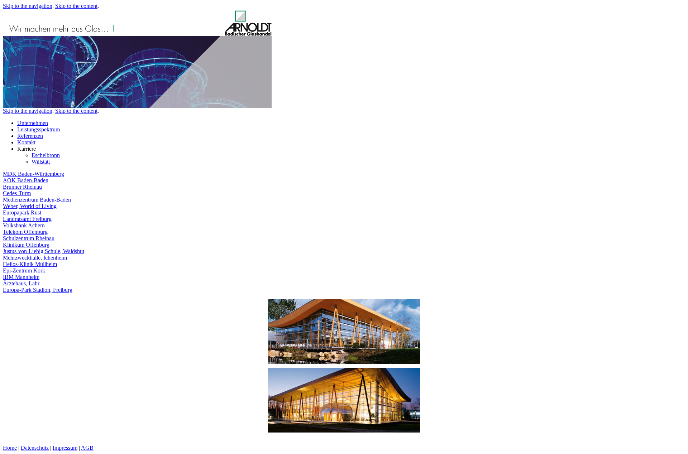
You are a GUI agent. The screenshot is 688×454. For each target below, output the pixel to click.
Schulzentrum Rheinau (28, 238)
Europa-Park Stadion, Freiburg (37, 290)
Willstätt (41, 162)
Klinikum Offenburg (26, 245)
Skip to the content (76, 6)
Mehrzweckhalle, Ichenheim (35, 258)
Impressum (65, 448)
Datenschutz (35, 448)
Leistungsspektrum (38, 129)
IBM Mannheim (21, 277)
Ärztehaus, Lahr (21, 283)
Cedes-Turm (17, 193)
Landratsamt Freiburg (27, 219)
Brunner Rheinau (22, 187)
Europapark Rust (22, 212)
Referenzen (30, 136)
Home (10, 448)
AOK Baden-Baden (25, 180)
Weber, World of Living (30, 206)
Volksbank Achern (24, 225)
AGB (87, 448)
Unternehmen (32, 123)
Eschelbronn (46, 155)
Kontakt (26, 142)
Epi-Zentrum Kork (24, 270)
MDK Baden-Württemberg (33, 174)
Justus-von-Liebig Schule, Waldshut (43, 251)
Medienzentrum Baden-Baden (37, 200)
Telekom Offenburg (25, 232)
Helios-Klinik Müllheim (30, 264)
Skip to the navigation (27, 6)
